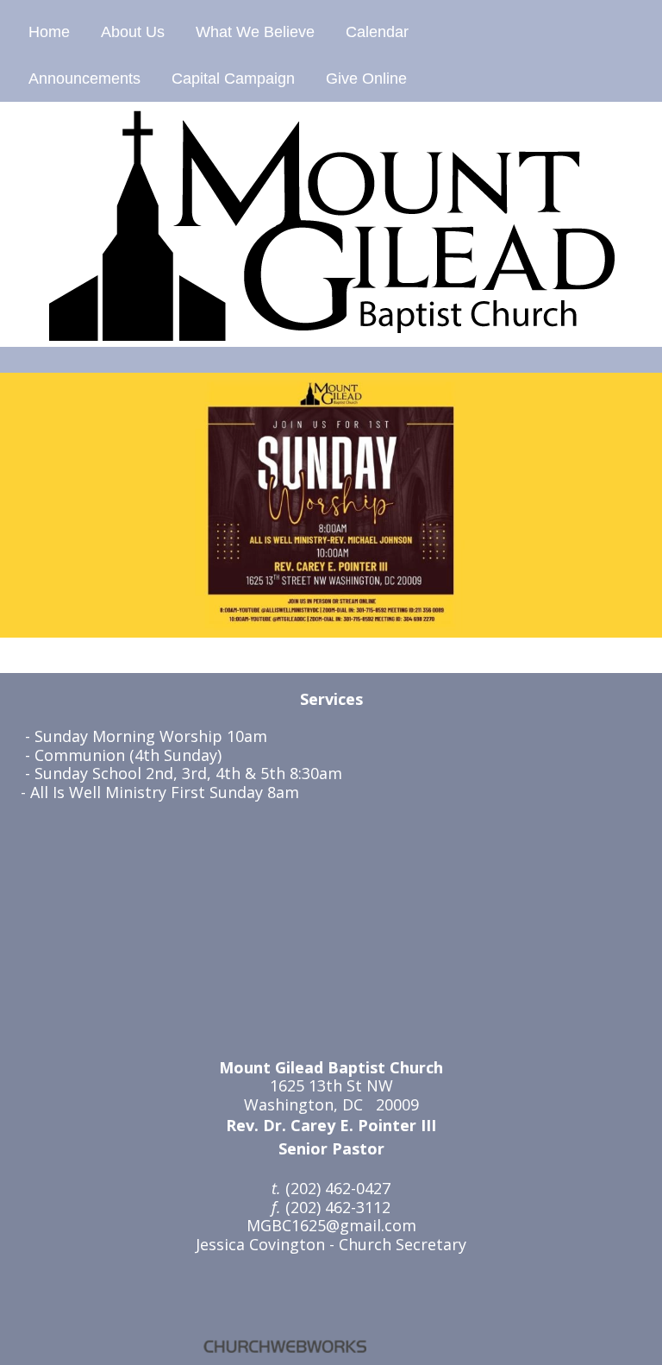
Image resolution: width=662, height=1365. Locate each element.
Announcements (84, 78)
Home (49, 32)
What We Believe (255, 32)
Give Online (366, 78)
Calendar (377, 32)
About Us (133, 32)
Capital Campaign (233, 78)
